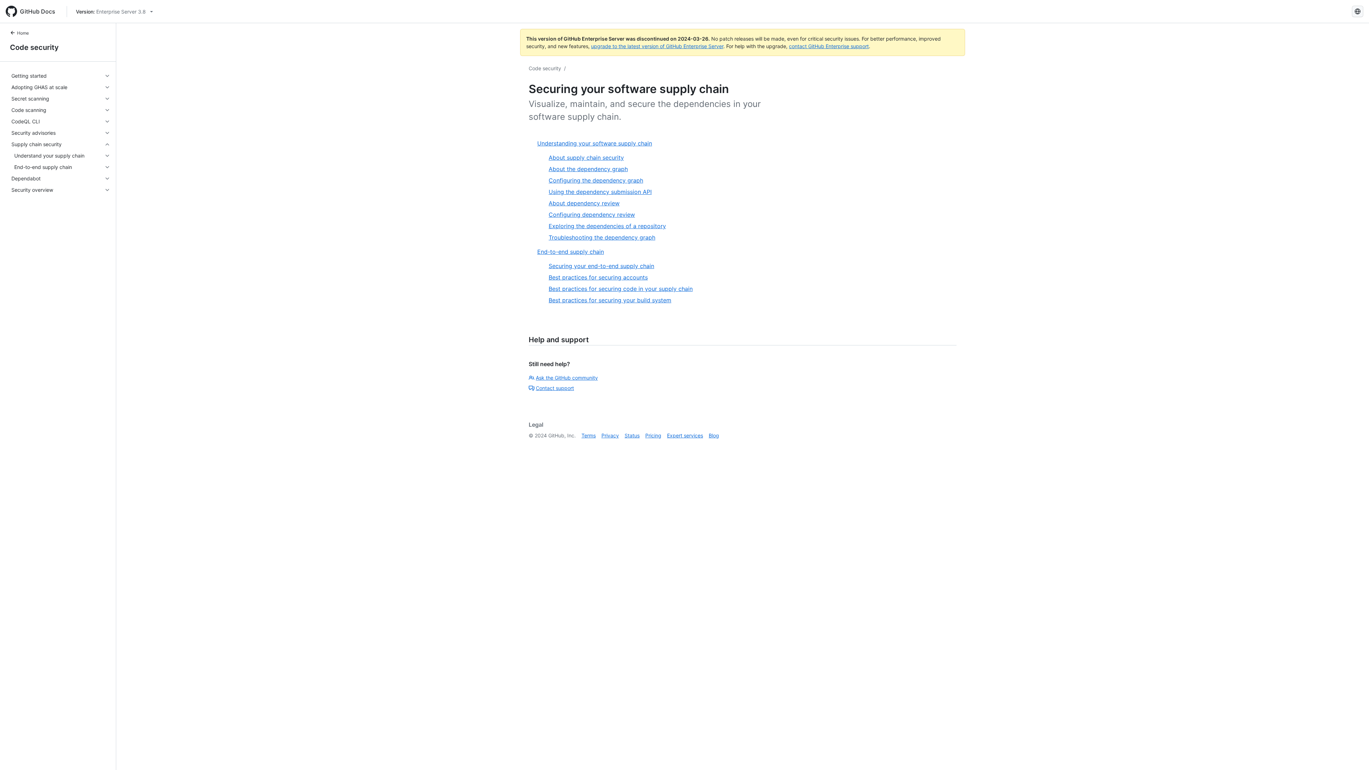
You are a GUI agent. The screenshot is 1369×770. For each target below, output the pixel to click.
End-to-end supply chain (570, 251)
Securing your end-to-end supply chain (601, 266)
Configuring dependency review (592, 214)
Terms (588, 435)
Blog (714, 435)
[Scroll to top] (1353, 754)
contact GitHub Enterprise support (829, 46)
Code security (34, 47)
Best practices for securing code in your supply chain (621, 288)
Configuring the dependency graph (596, 180)
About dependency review (584, 203)
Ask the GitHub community (567, 378)
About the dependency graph (588, 169)
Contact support (555, 388)
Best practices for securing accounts (598, 277)
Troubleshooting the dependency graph (602, 237)
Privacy (610, 435)
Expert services (685, 435)
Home (23, 33)
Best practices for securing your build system (610, 300)
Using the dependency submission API (600, 191)
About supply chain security (586, 157)
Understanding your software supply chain (594, 143)
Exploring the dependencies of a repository (607, 226)
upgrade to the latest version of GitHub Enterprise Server (657, 46)
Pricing (653, 435)
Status (632, 435)
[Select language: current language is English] (1357, 11)
